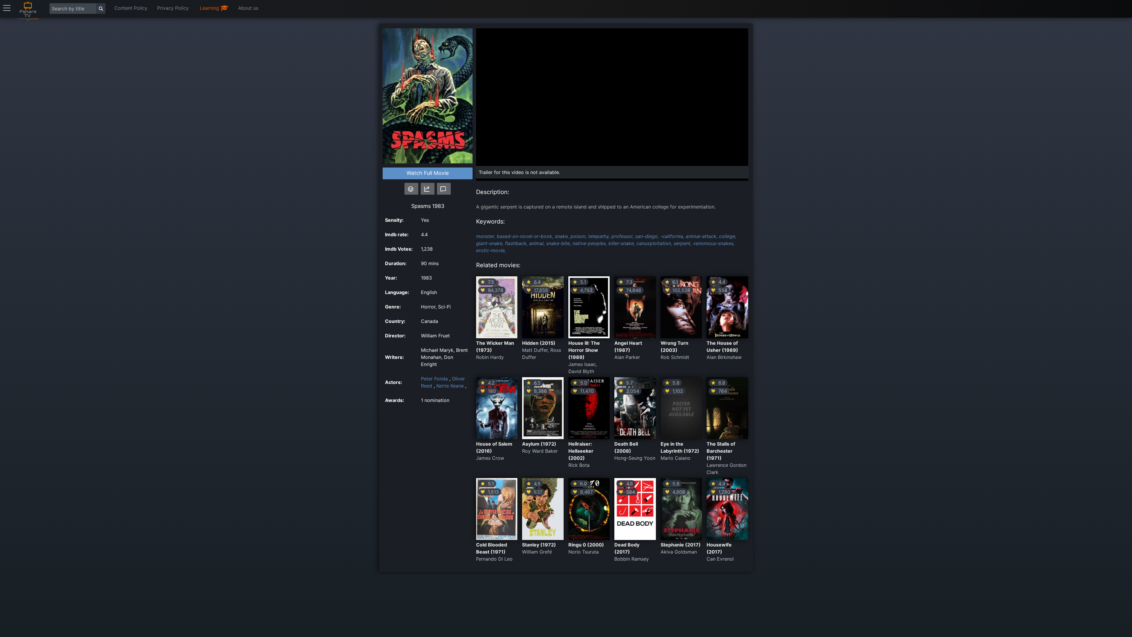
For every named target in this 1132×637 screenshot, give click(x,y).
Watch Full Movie (428, 173)
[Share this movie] (428, 189)
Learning (210, 8)
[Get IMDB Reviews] (411, 189)
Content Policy (130, 8)
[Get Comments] (444, 189)
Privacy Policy (173, 8)
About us (248, 8)
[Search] (101, 8)
